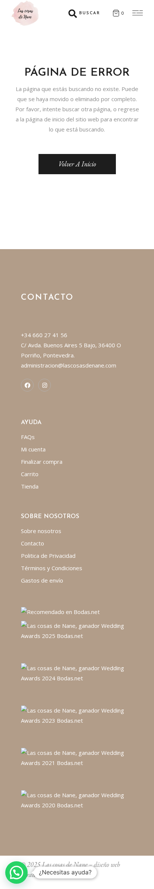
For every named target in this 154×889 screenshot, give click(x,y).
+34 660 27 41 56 (44, 335)
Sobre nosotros (41, 531)
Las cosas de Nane (64, 864)
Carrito (29, 474)
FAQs (28, 437)
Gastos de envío (42, 580)
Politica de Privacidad (48, 555)
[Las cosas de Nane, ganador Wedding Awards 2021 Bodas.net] (77, 757)
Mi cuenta (33, 449)
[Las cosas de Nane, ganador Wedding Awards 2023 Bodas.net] (77, 715)
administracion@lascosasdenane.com (68, 365)
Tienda (29, 486)
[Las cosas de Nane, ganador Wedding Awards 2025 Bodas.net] (77, 630)
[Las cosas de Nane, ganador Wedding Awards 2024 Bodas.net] (77, 672)
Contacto (32, 543)
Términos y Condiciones (51, 568)
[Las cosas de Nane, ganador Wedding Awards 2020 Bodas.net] (77, 799)
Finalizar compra (41, 461)
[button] (16, 872)
